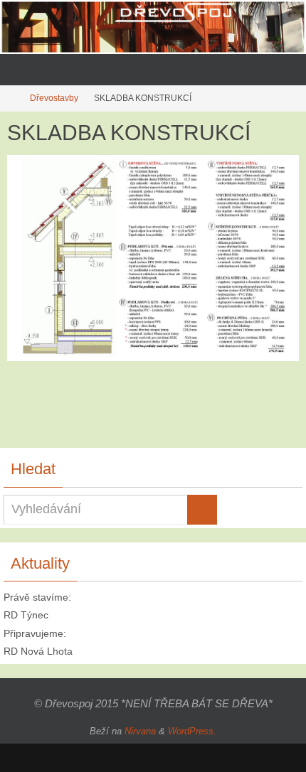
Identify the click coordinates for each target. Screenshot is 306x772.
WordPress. (192, 731)
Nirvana (140, 731)
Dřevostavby (54, 98)
